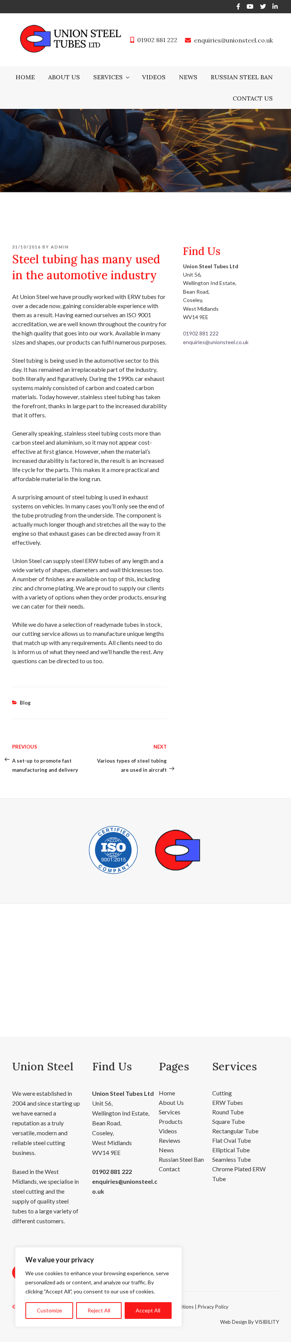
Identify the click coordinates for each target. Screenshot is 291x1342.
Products (171, 1121)
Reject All (99, 1310)
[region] (98, 1287)
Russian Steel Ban (242, 77)
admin (60, 246)
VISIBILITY (267, 1322)
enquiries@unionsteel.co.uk (233, 40)
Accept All (148, 1310)
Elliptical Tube (231, 1149)
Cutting (222, 1093)
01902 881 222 (157, 40)
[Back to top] (275, 1326)
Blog (25, 703)
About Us (64, 77)
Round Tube (228, 1111)
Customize (49, 1310)
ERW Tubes (227, 1102)
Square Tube (228, 1121)
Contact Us (253, 98)
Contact (169, 1168)
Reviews (169, 1140)
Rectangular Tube (235, 1130)
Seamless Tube (231, 1159)
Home (25, 77)
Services (108, 77)
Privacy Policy (213, 1307)
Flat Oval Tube (231, 1140)
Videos (154, 77)
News (188, 77)
